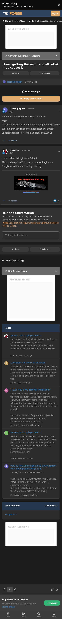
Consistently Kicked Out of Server (27, 362)
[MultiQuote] (4, 140)
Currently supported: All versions (24, 55)
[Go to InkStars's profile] (6, 363)
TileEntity (14, 150)
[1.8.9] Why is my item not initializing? (30, 389)
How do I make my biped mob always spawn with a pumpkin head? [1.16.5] (33, 467)
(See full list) (51, 505)
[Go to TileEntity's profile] (5, 151)
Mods (34, 81)
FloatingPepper (14, 81)
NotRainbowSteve (21, 425)
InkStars (16, 382)
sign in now (17, 219)
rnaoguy (16, 495)
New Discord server (17, 271)
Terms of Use (8, 606)
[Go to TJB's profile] (6, 433)
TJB (14, 458)
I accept (53, 603)
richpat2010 (11, 514)
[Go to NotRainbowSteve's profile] (6, 390)
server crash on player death (25, 335)
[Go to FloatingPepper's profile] (4, 81)
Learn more (5, 5)
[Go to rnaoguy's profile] (6, 466)
